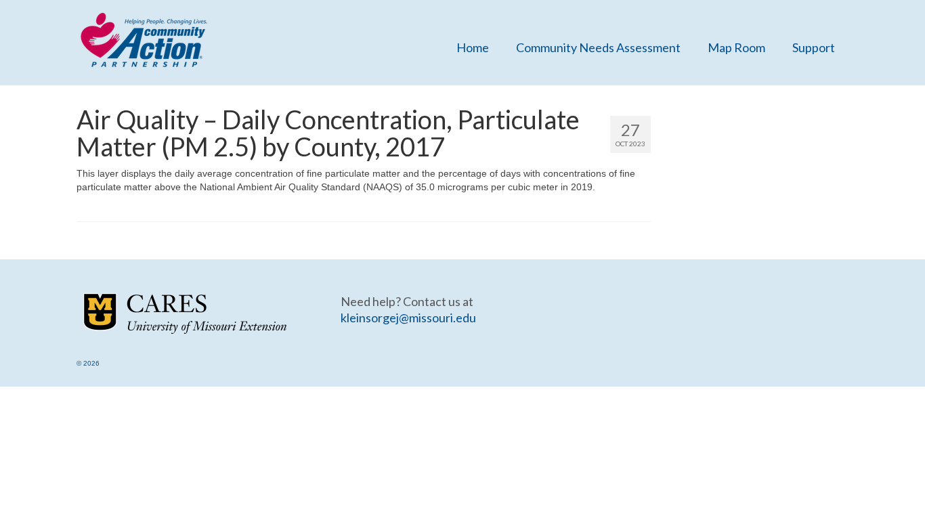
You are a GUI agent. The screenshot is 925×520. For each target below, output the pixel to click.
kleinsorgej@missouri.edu (408, 317)
